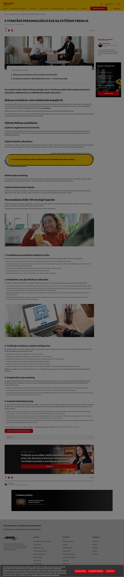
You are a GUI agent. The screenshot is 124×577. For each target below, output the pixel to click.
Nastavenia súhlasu (80, 571)
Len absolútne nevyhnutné (96, 571)
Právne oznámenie (54, 575)
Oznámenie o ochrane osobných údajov (41, 575)
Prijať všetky (110, 571)
